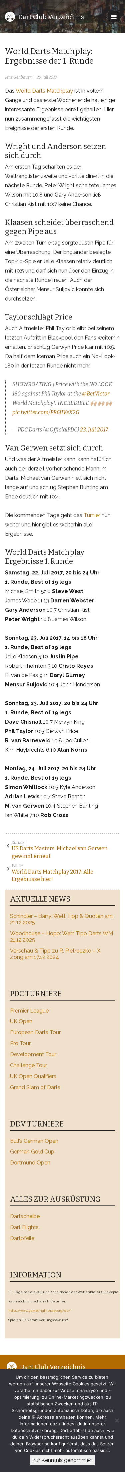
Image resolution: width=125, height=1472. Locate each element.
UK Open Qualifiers (33, 1076)
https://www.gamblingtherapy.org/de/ (39, 1310)
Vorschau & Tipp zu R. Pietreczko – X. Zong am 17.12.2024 (55, 954)
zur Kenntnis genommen (62, 1460)
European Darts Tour (35, 1032)
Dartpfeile (22, 1238)
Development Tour (33, 1054)
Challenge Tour (28, 1065)
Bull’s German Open (34, 1141)
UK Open (21, 1021)
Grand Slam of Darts (35, 1087)
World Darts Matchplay (44, 91)
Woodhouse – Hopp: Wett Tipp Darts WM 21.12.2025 (61, 936)
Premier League (29, 1011)
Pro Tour (20, 1043)
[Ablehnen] (116, 1420)
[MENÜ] (114, 16)
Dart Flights (24, 1227)
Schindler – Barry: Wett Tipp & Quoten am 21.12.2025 (61, 919)
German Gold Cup (32, 1151)
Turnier (92, 515)
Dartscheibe (25, 1216)
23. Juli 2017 (94, 429)
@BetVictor (96, 393)
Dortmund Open (30, 1162)
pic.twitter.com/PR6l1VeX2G (46, 412)
